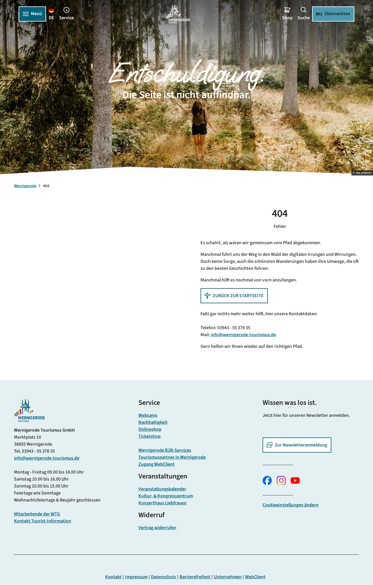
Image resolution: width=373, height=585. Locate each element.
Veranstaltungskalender (162, 489)
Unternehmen (228, 577)
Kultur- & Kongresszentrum (165, 496)
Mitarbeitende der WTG (37, 514)
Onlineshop (149, 429)
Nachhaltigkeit (153, 422)
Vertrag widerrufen (157, 527)
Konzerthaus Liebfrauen (162, 503)
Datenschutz (163, 577)
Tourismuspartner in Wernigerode (172, 457)
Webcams (147, 415)
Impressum (136, 577)
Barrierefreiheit (195, 577)
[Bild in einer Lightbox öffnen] (29, 410)
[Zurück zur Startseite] (178, 14)
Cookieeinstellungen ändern (291, 505)
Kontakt (113, 577)
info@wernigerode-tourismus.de (243, 335)
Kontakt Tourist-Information (42, 521)
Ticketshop (149, 436)
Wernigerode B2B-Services (164, 450)
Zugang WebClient (156, 464)
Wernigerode (25, 186)
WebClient (255, 577)
